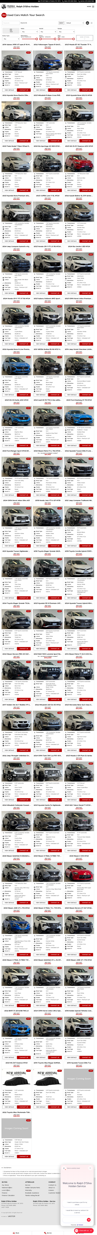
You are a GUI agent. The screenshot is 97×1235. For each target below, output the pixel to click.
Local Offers (6, 1190)
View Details (9, 90)
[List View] (91, 23)
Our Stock (5, 1185)
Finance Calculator (8, 1195)
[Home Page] (8, 6)
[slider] (37, 39)
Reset (61, 23)
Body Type (5, 35)
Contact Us (24, 90)
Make (22, 28)
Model (41, 28)
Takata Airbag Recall (32, 1195)
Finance (4, 1193)
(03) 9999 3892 (11, 1205)
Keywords (24, 22)
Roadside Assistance (32, 1193)
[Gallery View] (87, 23)
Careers (51, 1190)
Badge (60, 28)
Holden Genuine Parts (32, 1187)
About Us (51, 1187)
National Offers (7, 1187)
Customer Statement (55, 1193)
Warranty (28, 1190)
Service (27, 1185)
